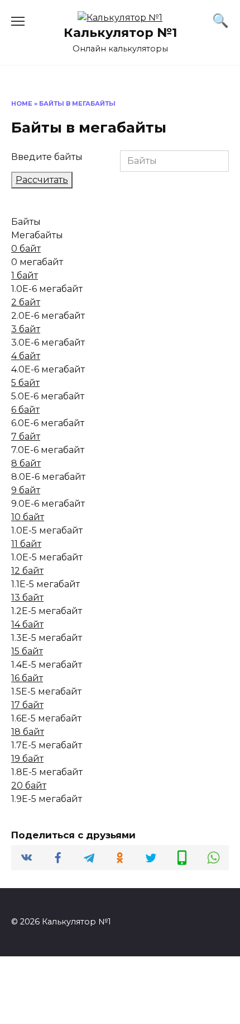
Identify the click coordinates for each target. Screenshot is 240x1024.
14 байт (27, 624)
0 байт (26, 248)
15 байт (27, 651)
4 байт (25, 356)
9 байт (25, 490)
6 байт (25, 409)
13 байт (27, 597)
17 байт (27, 705)
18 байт (27, 731)
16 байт (27, 678)
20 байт (28, 785)
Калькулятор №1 (120, 32)
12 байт (27, 570)
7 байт (25, 436)
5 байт (25, 382)
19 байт (27, 758)
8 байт (26, 463)
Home (21, 103)
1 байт (24, 275)
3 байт (25, 329)
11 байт (26, 544)
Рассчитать (42, 179)
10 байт (27, 517)
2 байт (25, 302)
